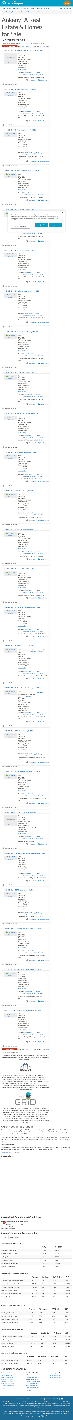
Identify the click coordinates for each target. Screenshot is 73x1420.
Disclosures (40, 1398)
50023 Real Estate (55, 1377)
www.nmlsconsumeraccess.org (23, 1413)
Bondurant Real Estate (7, 1383)
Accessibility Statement (52, 1398)
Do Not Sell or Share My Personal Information (20, 225)
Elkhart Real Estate (6, 1375)
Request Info (32, 80)
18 (40, 46)
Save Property (44, 80)
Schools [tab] (4, 1237)
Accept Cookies (56, 225)
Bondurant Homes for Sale (33, 1387)
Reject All (41, 225)
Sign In (67, 3)
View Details (22, 69)
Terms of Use (30, 1398)
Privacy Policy (20, 1398)
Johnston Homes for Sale (33, 1385)
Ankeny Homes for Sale (32, 1377)
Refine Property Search (9, 46)
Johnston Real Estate (7, 1381)
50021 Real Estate (55, 1375)
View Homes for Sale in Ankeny (10, 1152)
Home (11, 1398)
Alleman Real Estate (7, 1377)
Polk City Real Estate (7, 1379)
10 (37, 46)
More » (2, 1301)
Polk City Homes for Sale (33, 1383)
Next (47, 46)
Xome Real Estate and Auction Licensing (13, 1401)
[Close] (62, 212)
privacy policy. (36, 219)
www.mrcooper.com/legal (55, 1413)
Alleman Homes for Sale (33, 1381)
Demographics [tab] (14, 1237)
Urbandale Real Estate (7, 1385)
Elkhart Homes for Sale (32, 1379)
